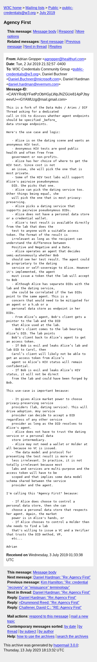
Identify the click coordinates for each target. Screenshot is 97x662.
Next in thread (35, 47)
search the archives (72, 636)
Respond (66, 31)
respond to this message (48, 616)
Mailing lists (34, 8)
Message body (44, 31)
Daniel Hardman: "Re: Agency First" (62, 577)
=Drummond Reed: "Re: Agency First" (49, 602)
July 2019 (47, 13)
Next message (52, 42)
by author (46, 631)
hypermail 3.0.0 (65, 645)
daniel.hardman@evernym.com (33, 84)
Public (53, 8)
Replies (55, 47)
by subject (28, 631)
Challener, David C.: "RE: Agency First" (50, 607)
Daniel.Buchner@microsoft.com (33, 79)
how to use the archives (36, 636)
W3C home (13, 8)
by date (70, 626)
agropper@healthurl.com (64, 59)
